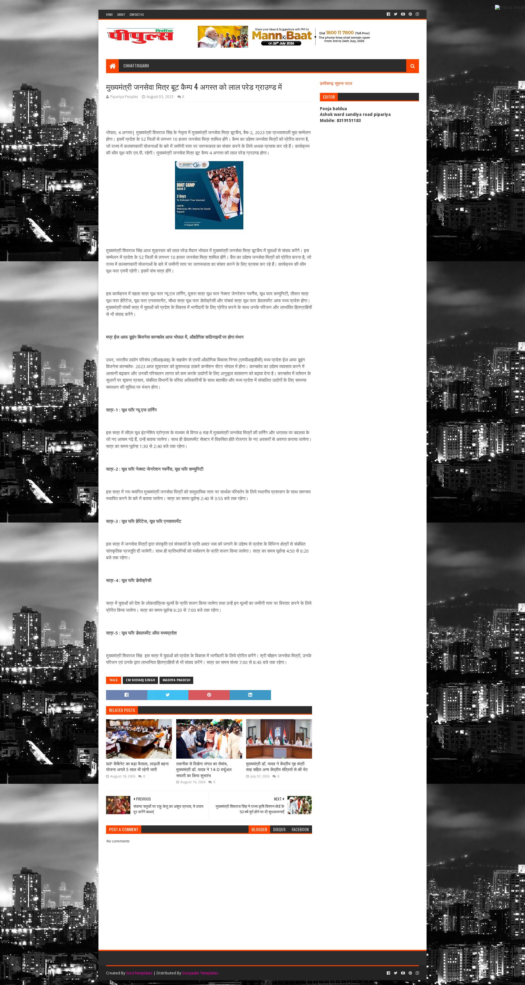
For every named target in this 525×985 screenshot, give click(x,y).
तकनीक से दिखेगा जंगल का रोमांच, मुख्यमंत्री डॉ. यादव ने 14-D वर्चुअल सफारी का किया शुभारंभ (204, 769)
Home (109, 14)
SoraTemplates (139, 973)
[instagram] (416, 14)
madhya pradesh (176, 680)
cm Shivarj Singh (140, 680)
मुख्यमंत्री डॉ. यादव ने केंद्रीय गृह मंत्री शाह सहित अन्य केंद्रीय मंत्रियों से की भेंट (277, 766)
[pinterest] (410, 14)
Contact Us (136, 14)
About (121, 14)
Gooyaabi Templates (200, 973)
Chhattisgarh (136, 65)
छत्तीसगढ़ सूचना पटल (336, 83)
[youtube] (403, 14)
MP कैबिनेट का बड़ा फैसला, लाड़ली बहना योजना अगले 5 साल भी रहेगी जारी (137, 766)
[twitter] (396, 14)
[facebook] (388, 14)
